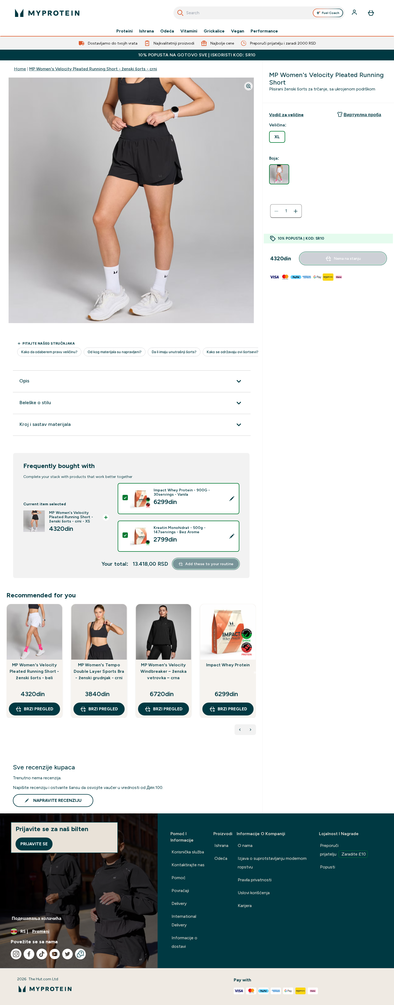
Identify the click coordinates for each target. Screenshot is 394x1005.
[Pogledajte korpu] (371, 13)
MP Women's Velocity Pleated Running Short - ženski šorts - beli (34, 671)
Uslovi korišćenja (254, 892)
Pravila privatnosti (255, 880)
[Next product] (250, 729)
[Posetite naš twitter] (67, 954)
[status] (286, 211)
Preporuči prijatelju (343, 849)
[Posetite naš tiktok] (41, 954)
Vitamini (188, 31)
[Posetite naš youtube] (54, 954)
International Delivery (184, 920)
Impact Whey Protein (228, 665)
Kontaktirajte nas (188, 865)
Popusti (327, 867)
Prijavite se (34, 844)
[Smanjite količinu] (276, 211)
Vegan (237, 31)
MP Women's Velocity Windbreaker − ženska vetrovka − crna (163, 671)
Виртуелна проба (362, 114)
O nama (245, 845)
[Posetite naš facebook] (29, 954)
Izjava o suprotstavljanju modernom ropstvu (272, 862)
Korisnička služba (188, 852)
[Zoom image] (248, 86)
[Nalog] (355, 13)
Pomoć (178, 877)
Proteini (124, 31)
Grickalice (214, 31)
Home (20, 69)
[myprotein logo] (47, 13)
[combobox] (259, 12)
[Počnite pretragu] (180, 12)
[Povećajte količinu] (296, 211)
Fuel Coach (330, 13)
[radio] (277, 137)
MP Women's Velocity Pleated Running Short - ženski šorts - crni (93, 69)
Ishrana (146, 31)
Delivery (179, 903)
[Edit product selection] (232, 498)
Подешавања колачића (36, 918)
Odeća (167, 31)
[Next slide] (255, 672)
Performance (264, 31)
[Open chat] (80, 954)
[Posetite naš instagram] (16, 954)
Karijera (245, 905)
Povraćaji (180, 890)
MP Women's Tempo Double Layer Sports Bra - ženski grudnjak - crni (99, 671)
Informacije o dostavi (184, 942)
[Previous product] (240, 729)
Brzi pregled (38, 709)
